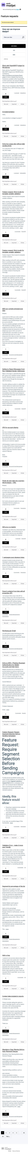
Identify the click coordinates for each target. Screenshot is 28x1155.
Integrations (23, 93)
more (21, 228)
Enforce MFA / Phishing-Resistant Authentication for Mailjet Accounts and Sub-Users (13, 665)
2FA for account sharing (10, 427)
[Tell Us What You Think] (8, 5)
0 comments (17, 231)
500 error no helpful (9, 527)
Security (24, 713)
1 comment (16, 93)
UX (25, 867)
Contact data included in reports (13, 996)
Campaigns (23, 508)
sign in (17, 9)
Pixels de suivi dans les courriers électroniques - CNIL (13, 482)
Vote (5, 97)
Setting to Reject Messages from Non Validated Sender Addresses (13, 370)
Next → (8, 1136)
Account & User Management (15, 354)
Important (15, 104)
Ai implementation (8, 112)
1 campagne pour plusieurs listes (13, 557)
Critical (23, 104)
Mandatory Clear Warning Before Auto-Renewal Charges (13, 1050)
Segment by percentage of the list (13, 886)
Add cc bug (6, 955)
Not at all (7, 104)
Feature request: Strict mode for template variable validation (13, 193)
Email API (24, 231)
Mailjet (9, 1150)
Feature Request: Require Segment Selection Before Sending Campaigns (11, 734)
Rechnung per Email (9, 631)
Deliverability (23, 173)
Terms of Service (16, 1150)
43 (3, 1136)
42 (24, 1132)
